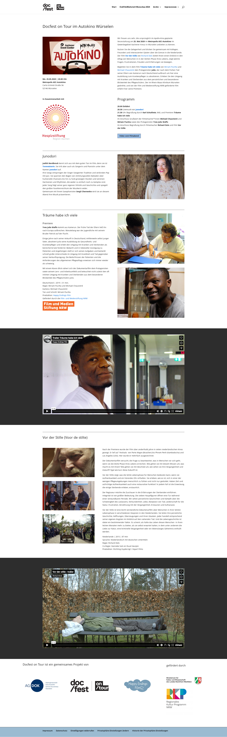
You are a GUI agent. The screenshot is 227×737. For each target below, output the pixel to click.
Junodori (139, 109)
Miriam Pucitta (170, 67)
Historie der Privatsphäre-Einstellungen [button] (150, 730)
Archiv (156, 7)
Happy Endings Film (62, 295)
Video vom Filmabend (129, 136)
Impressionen (171, 7)
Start (114, 7)
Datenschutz (61, 730)
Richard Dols (146, 55)
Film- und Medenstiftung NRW (74, 298)
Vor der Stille (131, 55)
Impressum (48, 730)
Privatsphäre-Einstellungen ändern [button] (113, 730)
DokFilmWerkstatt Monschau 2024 (135, 7)
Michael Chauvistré (126, 70)
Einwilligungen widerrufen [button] (82, 730)
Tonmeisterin (49, 166)
